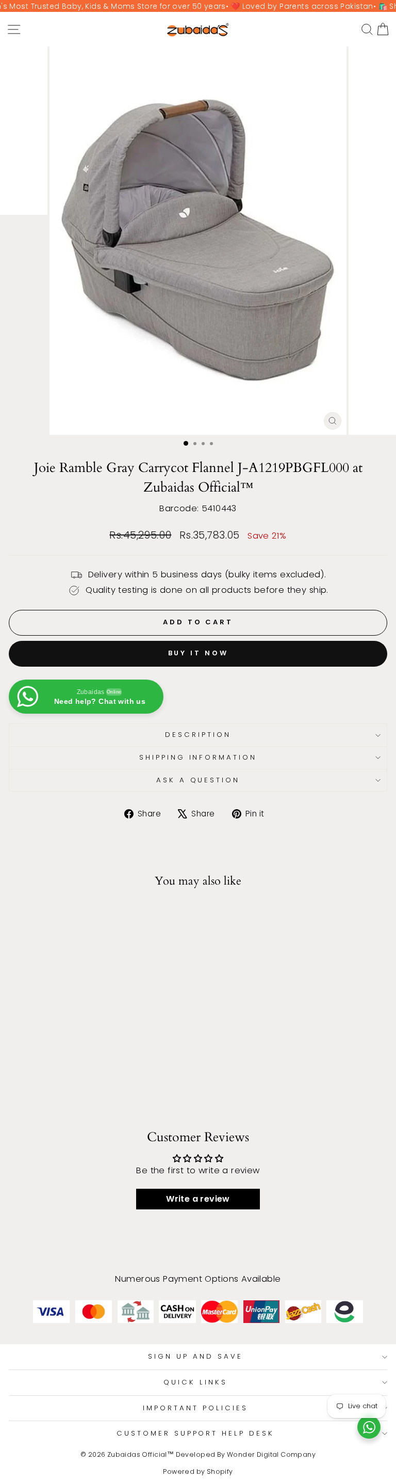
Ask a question (198, 780)
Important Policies (195, 1408)
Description (198, 734)
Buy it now (198, 653)
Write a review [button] (198, 1199)
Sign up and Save (195, 1356)
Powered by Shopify (198, 1471)
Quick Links (195, 1382)
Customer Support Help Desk (195, 1433)
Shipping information (198, 757)
